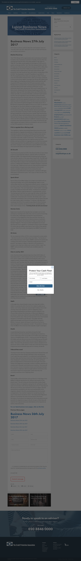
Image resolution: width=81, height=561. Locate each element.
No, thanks (40, 290)
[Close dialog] (52, 267)
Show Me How (41, 286)
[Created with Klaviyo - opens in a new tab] (40, 294)
